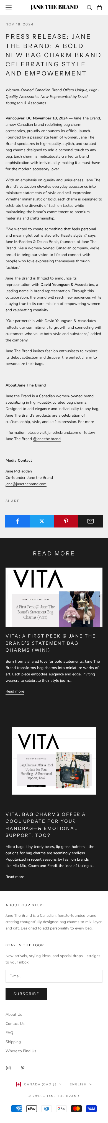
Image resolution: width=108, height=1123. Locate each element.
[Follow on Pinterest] (22, 1068)
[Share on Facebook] (18, 521)
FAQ (9, 1032)
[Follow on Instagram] (8, 1068)
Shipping (13, 1041)
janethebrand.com (63, 432)
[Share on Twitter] (42, 521)
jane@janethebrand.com (26, 484)
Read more (15, 691)
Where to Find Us (21, 1051)
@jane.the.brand (47, 439)
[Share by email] (90, 521)
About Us (14, 1014)
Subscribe (26, 993)
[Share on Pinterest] (66, 521)
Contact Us (15, 1023)
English (78, 1084)
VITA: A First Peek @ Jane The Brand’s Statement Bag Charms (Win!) (51, 643)
